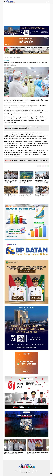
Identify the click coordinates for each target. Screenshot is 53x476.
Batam (5, 60)
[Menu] (5, 1)
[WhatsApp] (29, 467)
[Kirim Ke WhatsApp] (48, 166)
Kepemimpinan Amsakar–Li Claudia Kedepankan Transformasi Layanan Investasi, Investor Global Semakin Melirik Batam (42, 181)
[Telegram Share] (45, 166)
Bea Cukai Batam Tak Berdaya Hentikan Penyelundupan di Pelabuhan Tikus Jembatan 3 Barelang (26, 181)
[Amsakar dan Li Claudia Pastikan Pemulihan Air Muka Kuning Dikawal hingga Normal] (11, 175)
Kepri (8, 60)
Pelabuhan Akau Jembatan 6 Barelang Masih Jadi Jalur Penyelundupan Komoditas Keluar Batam (26, 196)
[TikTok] (31, 467)
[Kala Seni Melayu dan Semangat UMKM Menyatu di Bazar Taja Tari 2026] (42, 190)
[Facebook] (19, 467)
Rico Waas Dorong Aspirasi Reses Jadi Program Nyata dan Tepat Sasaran (14, 453)
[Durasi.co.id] (10, 1)
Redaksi (8, 64)
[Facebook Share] (38, 166)
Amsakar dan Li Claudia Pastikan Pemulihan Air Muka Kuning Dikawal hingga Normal (10, 181)
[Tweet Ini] (40, 166)
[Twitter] (22, 467)
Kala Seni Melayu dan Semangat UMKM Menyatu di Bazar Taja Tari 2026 (41, 196)
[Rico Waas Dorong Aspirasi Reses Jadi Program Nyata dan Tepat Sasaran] (15, 445)
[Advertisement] (26, 15)
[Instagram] (24, 467)
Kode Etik (21, 470)
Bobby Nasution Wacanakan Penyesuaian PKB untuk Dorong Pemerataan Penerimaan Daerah (37, 453)
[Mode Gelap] (46, 1)
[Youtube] (27, 467)
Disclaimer (26, 470)
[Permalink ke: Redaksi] (5, 65)
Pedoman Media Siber (34, 470)
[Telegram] (34, 467)
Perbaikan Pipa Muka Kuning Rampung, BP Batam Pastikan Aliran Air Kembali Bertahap (10, 196)
